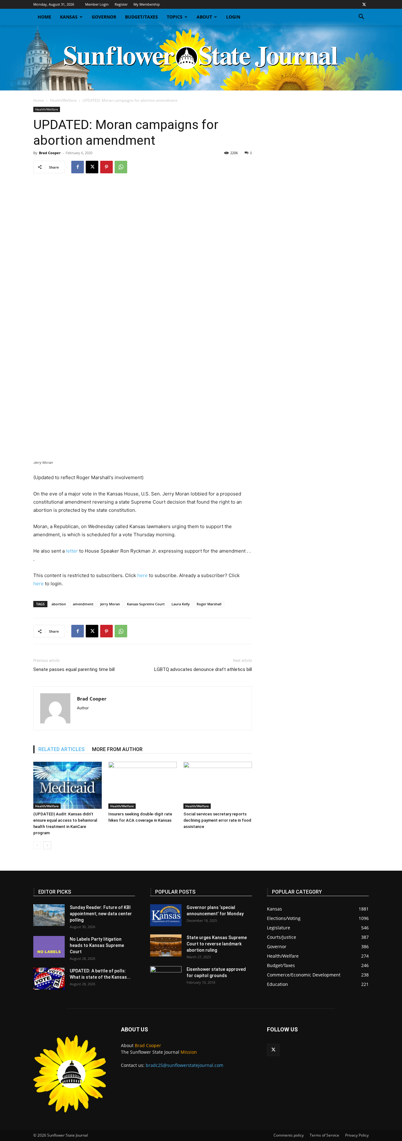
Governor (104, 17)
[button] (361, 17)
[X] (364, 4)
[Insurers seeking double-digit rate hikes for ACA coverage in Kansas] (142, 785)
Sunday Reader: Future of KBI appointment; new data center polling (101, 913)
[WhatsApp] (121, 167)
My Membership (146, 4)
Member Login (97, 4)
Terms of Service (324, 1135)
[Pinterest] (106, 167)
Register (121, 4)
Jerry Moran (110, 604)
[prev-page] (37, 845)
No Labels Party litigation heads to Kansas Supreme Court (97, 945)
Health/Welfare (63, 100)
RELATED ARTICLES (61, 749)
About (204, 17)
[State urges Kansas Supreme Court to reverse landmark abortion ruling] (166, 945)
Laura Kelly (180, 604)
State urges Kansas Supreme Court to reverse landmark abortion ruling (217, 944)
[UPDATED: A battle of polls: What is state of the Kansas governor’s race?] (49, 979)
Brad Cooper (50, 152)
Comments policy (289, 1135)
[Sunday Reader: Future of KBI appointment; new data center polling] (49, 915)
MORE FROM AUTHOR (117, 749)
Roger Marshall (209, 604)
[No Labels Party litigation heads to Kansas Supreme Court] (49, 947)
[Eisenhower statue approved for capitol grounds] (166, 977)
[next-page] (47, 845)
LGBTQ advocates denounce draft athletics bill (203, 669)
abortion (59, 604)
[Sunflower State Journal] (201, 57)
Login (233, 17)
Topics (174, 17)
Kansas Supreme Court (146, 604)
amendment (83, 604)
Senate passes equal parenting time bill (74, 669)
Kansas (69, 17)
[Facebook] (77, 167)
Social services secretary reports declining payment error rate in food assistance (217, 820)
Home (44, 17)
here (142, 575)
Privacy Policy (357, 1135)
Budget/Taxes (141, 17)
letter (72, 551)
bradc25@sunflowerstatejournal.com (184, 1065)
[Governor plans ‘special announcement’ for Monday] (166, 915)
